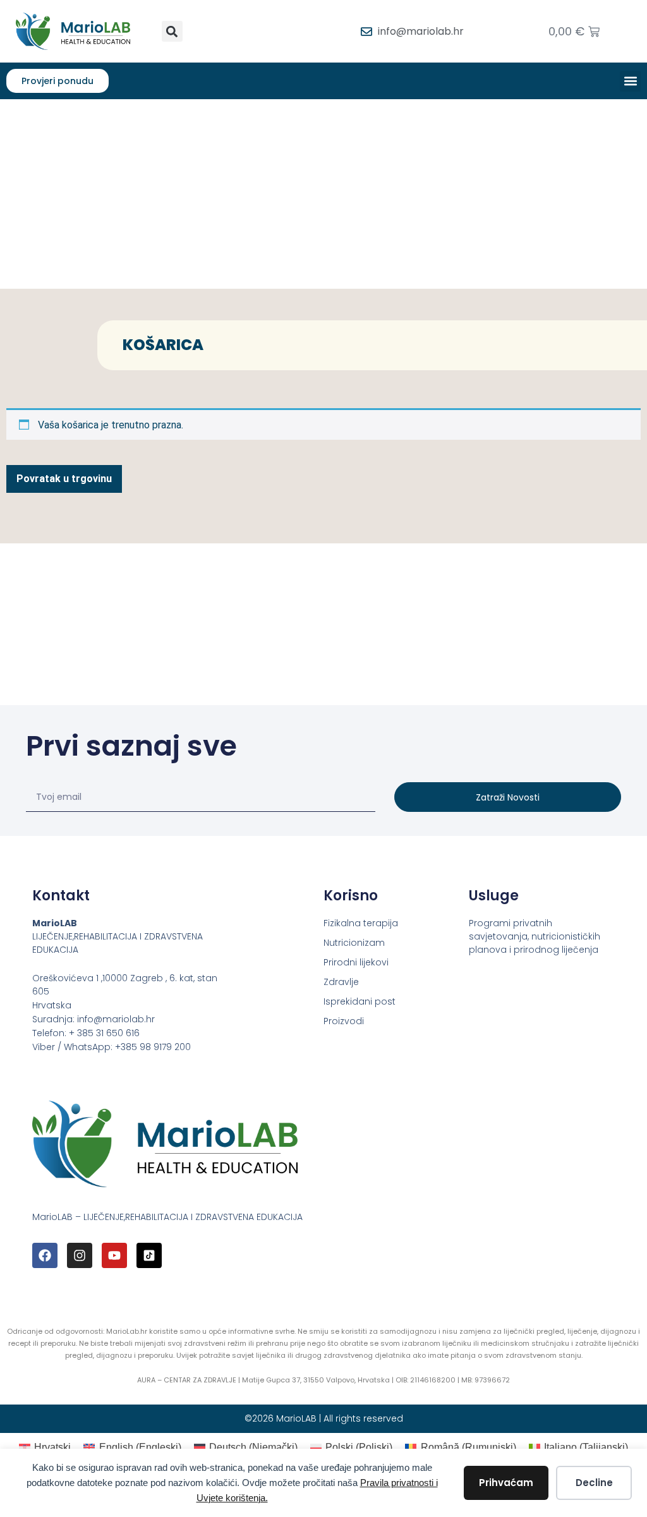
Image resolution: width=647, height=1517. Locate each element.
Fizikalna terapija (361, 923)
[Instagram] (79, 1255)
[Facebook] (44, 1255)
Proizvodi (344, 1021)
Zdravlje (341, 982)
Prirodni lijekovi (356, 962)
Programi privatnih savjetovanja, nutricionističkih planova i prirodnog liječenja (534, 936)
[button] (172, 31)
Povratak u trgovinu (64, 479)
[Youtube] (114, 1255)
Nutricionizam (354, 942)
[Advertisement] (323, 194)
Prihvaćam (506, 1482)
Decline (594, 1482)
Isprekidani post (360, 1001)
